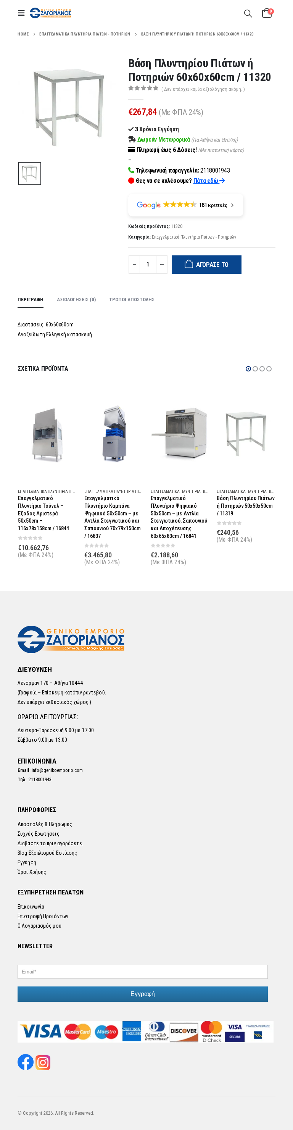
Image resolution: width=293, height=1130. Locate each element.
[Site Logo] (51, 13)
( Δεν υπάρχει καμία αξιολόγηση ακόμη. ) (203, 89)
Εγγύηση (27, 862)
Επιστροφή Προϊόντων (43, 916)
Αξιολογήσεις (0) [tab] (76, 299)
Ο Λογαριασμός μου (39, 926)
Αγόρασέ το (212, 264)
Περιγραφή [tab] (30, 299)
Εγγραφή (142, 994)
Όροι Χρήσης (32, 872)
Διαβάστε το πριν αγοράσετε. (50, 843)
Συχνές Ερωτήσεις (39, 834)
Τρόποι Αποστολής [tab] (132, 299)
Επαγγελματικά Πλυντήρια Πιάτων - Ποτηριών (194, 237)
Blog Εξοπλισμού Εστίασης (47, 853)
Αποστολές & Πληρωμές (45, 824)
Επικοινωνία (31, 907)
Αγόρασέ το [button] (64, 399)
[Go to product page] (47, 434)
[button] (24, 12)
